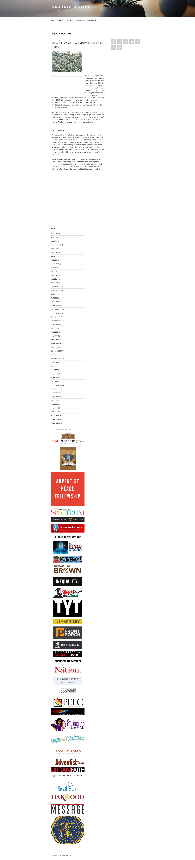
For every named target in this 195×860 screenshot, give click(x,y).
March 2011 (55, 264)
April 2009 (54, 298)
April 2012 (54, 249)
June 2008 (54, 332)
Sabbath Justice (71, 7)
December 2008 (56, 309)
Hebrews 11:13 (89, 76)
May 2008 (54, 336)
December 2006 (56, 381)
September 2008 (56, 320)
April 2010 (54, 283)
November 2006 (56, 385)
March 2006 (55, 415)
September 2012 (56, 245)
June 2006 (54, 404)
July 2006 (54, 400)
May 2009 (54, 294)
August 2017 (55, 237)
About (61, 20)
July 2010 (54, 271)
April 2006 (54, 412)
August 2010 (55, 267)
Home (53, 20)
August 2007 (55, 362)
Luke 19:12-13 (57, 100)
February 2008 (56, 343)
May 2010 (54, 279)
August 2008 (55, 324)
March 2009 (55, 302)
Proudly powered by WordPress (61, 855)
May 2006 (54, 408)
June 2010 (54, 275)
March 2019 (55, 233)
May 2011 (54, 256)
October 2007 (55, 355)
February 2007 (56, 377)
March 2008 (55, 339)
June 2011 (54, 252)
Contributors (91, 20)
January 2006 (55, 423)
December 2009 (56, 286)
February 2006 (56, 419)
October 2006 (55, 389)
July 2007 (54, 366)
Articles (79, 20)
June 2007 (54, 370)
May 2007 (54, 374)
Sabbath (70, 20)
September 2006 (56, 393)
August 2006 (55, 396)
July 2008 (54, 328)
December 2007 (56, 351)
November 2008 (56, 313)
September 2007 (56, 358)
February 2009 (56, 305)
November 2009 (56, 290)
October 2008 (55, 317)
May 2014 (54, 241)
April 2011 (54, 260)
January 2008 (55, 347)
